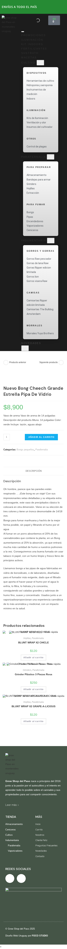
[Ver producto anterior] (5, 362)
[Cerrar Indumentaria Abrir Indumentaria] (50, 240)
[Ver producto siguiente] (61, 362)
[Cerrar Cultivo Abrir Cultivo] (40, 62)
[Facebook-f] (9, 878)
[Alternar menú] (22, 31)
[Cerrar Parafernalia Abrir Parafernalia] (50, 157)
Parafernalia (41, 449)
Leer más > (12, 805)
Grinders (27, 670)
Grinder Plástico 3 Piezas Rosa (33, 674)
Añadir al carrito (41, 437)
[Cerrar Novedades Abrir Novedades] (25, 348)
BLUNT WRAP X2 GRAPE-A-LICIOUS (33, 706)
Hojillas (27, 638)
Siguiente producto (48, 362)
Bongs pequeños (25, 449)
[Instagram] (21, 878)
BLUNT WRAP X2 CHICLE (33, 642)
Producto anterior (17, 362)
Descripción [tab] (34, 471)
